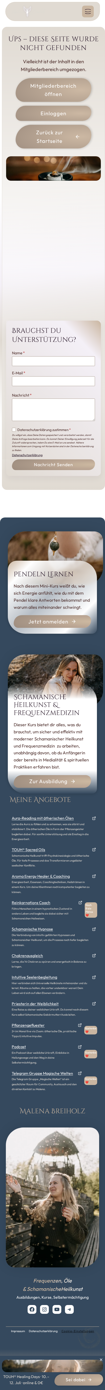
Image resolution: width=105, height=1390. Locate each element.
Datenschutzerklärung (27, 455)
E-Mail (18, 372)
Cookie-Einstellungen (78, 1331)
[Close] (101, 1359)
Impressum (18, 1331)
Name (18, 352)
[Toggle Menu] (88, 11)
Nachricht (22, 395)
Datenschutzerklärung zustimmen (44, 430)
